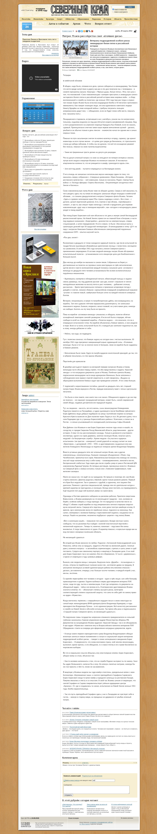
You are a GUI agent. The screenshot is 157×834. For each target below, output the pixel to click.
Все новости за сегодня (50, 55)
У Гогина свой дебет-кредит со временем (84, 734)
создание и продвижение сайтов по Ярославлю (95, 823)
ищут (31, 396)
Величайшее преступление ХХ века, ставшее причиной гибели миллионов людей (40, 151)
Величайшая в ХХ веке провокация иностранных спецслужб (36, 160)
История (107, 19)
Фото (87, 24)
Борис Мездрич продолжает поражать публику (86, 741)
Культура (50, 19)
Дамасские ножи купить (29, 409)
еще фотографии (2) (75, 57)
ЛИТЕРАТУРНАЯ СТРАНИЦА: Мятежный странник (87, 748)
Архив (76, 24)
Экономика (38, 19)
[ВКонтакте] (79, 31)
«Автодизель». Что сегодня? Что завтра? (72, 805)
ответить (85, 763)
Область (117, 19)
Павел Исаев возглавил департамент (83, 712)
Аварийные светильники (29, 399)
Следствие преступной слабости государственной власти (35, 174)
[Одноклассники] (84, 31)
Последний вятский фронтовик (80, 727)
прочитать (55, 53)
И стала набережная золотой (121, 804)
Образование (83, 19)
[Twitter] (82, 31)
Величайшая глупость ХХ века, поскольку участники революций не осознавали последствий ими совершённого (40, 165)
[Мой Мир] (87, 31)
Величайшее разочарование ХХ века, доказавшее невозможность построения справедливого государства (37, 146)
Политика (26, 19)
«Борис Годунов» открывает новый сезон (83, 720)
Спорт (59, 19)
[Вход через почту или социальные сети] (71, 780)
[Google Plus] (92, 31)
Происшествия (130, 19)
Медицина (96, 19)
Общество (69, 19)
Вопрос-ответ (103, 24)
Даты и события (59, 24)
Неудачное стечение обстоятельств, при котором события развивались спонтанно (38, 179)
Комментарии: (67, 31)
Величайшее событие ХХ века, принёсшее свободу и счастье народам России (39, 141)
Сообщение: (68, 785)
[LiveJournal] (89, 31)
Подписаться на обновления (92, 776)
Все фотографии (40, 229)
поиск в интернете (121, 12)
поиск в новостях (120, 10)
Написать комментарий (72, 776)
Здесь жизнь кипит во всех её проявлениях (97, 805)
